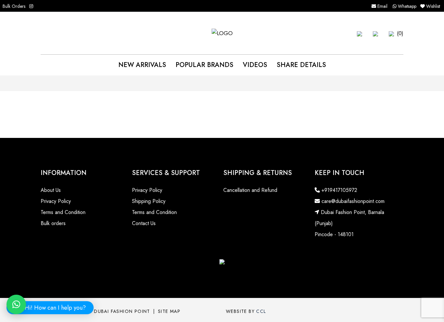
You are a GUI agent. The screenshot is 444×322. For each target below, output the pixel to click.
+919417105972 (338, 190)
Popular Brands (204, 65)
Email (381, 6)
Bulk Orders (14, 6)
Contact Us (144, 223)
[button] (359, 33)
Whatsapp (406, 6)
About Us (51, 190)
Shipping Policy (148, 201)
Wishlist (433, 6)
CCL (261, 311)
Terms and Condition (63, 212)
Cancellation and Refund (250, 190)
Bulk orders (53, 223)
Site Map (169, 311)
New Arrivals (142, 65)
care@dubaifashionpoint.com (352, 201)
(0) (399, 33)
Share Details (301, 65)
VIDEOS (255, 65)
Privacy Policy (56, 201)
